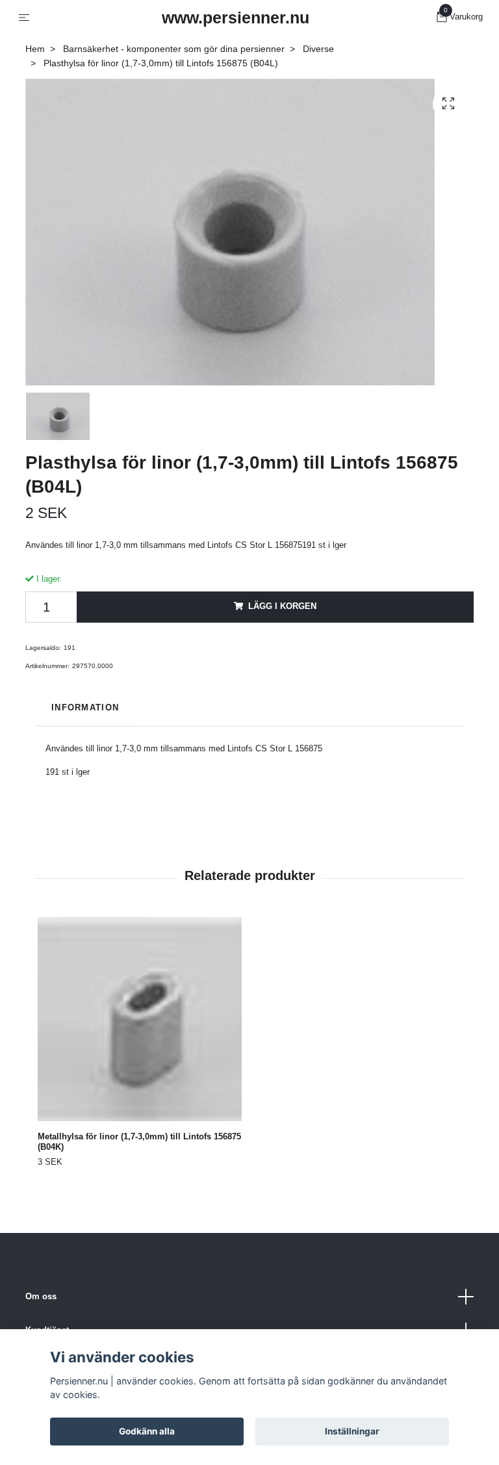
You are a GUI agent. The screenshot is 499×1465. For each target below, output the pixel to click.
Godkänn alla (147, 1431)
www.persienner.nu (235, 17)
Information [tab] (85, 707)
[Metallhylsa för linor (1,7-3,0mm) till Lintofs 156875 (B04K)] (140, 1019)
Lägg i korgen (282, 606)
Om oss (41, 1296)
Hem (35, 49)
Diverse (318, 49)
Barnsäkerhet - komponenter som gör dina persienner (174, 49)
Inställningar (352, 1431)
